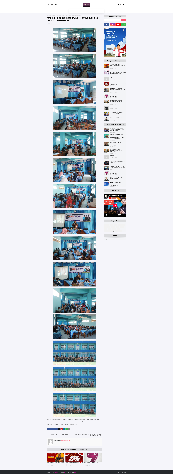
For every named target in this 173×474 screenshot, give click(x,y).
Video (118, 228)
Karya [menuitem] (87, 11)
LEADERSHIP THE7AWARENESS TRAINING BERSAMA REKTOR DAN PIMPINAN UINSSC (117, 129)
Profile (117, 226)
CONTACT (112, 77)
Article (111, 224)
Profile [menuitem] (75, 11)
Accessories (107, 224)
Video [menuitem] (93, 11)
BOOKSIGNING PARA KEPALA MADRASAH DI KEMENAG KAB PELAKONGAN (116, 144)
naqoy (113, 231)
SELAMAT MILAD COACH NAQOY (117, 106)
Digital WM (66, 472)
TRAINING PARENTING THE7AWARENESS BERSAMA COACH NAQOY (55, 463)
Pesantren (113, 226)
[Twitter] (59, 429)
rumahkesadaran (118, 231)
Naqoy (75, 472)
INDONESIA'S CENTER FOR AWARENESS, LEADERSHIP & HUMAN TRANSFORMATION (117, 184)
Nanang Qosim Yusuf (66, 440)
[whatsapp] (125, 5)
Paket (109, 226)
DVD (105, 226)
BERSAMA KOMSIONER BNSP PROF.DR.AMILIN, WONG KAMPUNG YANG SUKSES (117, 90)
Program (121, 226)
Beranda (48, 15)
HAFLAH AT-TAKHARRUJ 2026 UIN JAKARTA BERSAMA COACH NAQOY (117, 167)
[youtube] (123, 5)
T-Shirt (109, 228)
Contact (123, 224)
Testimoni (114, 228)
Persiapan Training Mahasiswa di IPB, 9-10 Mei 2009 (118, 162)
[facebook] (118, 5)
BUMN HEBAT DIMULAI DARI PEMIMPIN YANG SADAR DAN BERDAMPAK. (116, 102)
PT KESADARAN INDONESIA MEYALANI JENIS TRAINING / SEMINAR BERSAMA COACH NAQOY (118, 72)
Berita (56, 4)
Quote (106, 228)
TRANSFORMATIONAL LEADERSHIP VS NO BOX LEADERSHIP (118, 113)
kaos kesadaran (107, 231)
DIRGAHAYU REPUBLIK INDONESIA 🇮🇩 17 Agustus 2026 (74, 463)
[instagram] (121, 5)
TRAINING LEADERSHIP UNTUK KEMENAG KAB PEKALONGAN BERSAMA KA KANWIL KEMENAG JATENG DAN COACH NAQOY (117, 136)
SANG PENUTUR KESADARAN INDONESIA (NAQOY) (116, 118)
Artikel (52, 4)
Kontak (125, 472)
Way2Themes (56, 472)
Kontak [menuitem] (98, 11)
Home (48, 4)
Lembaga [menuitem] (81, 11)
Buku (119, 224)
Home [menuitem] (71, 11)
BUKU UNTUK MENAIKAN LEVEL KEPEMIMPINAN (91, 463)
